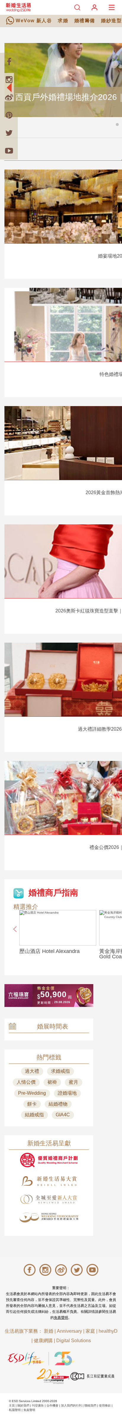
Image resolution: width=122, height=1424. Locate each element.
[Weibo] (9, 97)
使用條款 (105, 1405)
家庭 (90, 1331)
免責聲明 (61, 1318)
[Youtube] (9, 150)
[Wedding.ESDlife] (18, 7)
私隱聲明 (15, 1410)
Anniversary (69, 1331)
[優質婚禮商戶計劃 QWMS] (49, 1160)
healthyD (108, 1331)
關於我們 (23, 1405)
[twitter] (9, 133)
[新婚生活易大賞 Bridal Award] (49, 1181)
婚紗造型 (111, 20)
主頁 (12, 1405)
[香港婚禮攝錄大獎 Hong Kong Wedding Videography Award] (49, 1217)
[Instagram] (9, 79)
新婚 (48, 1331)
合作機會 (52, 1405)
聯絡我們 (90, 1405)
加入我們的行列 (71, 1405)
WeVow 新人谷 (34, 20)
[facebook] (9, 62)
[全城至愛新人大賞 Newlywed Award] (49, 1199)
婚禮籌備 (84, 20)
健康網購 (43, 1340)
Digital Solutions (73, 1340)
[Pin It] (9, 115)
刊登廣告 (38, 1405)
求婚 (63, 20)
